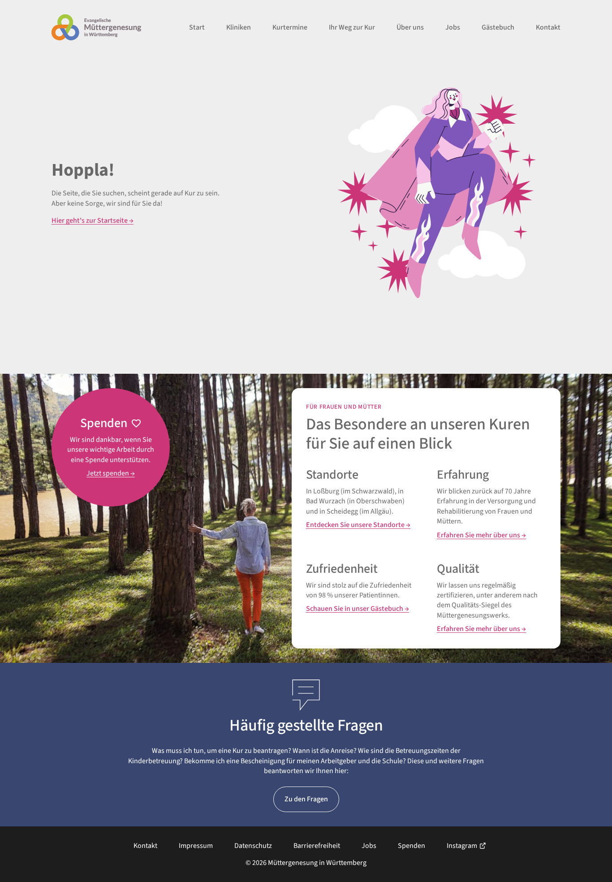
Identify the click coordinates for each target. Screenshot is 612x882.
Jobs (452, 27)
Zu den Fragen (306, 799)
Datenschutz (253, 846)
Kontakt (548, 27)
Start (197, 27)
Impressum (196, 846)
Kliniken (238, 27)
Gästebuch (498, 27)
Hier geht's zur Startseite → (93, 220)
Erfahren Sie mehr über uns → (481, 535)
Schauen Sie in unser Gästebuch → (357, 609)
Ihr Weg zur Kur (352, 27)
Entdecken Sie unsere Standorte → (358, 525)
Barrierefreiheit (316, 846)
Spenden (411, 846)
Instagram (462, 846)
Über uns (410, 27)
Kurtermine (289, 27)
